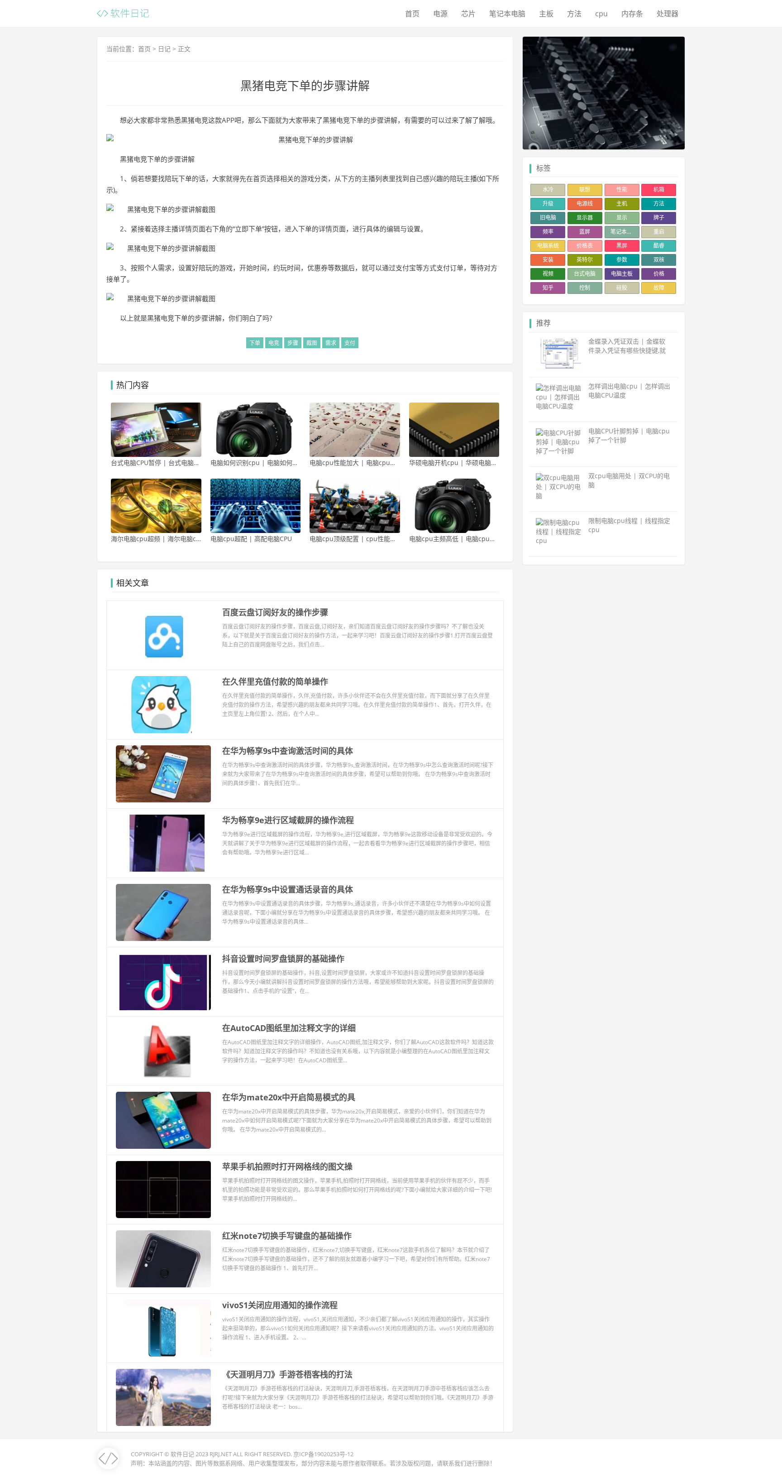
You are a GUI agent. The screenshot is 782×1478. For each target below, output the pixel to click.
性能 (621, 189)
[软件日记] (123, 12)
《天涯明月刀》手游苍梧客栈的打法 (287, 1374)
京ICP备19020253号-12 (323, 1454)
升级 (548, 203)
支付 (349, 343)
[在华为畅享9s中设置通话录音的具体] (163, 912)
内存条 (632, 14)
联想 (584, 189)
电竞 (273, 343)
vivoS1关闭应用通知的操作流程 (280, 1305)
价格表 (585, 246)
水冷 (548, 189)
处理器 (667, 14)
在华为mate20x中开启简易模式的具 (288, 1097)
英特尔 (585, 260)
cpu (601, 14)
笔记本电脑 (507, 14)
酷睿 (658, 246)
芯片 (468, 14)
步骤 (292, 343)
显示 (621, 217)
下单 (254, 343)
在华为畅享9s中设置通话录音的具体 (287, 889)
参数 (621, 260)
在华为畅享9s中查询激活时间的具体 (287, 750)
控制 (584, 288)
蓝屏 (584, 231)
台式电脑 (585, 274)
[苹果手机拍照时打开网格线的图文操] (163, 1189)
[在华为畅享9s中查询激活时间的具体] (163, 773)
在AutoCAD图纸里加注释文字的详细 (289, 1027)
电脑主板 (622, 274)
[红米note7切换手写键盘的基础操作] (163, 1258)
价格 (658, 274)
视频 (548, 274)
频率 (548, 231)
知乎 (548, 288)
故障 (658, 288)
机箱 (658, 189)
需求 (330, 343)
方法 (574, 14)
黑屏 (621, 246)
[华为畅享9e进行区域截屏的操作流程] (163, 843)
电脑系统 (548, 246)
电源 (440, 14)
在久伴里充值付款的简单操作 (275, 681)
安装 (548, 260)
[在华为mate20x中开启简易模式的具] (163, 1120)
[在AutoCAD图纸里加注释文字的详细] (163, 1051)
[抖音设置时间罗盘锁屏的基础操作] (163, 981)
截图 (311, 343)
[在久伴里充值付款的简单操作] (163, 704)
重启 (658, 231)
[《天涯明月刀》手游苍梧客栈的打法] (163, 1397)
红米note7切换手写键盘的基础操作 (287, 1235)
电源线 (585, 203)
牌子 (658, 217)
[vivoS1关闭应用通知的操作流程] (163, 1328)
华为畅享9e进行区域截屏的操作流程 (288, 820)
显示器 (585, 217)
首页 (412, 14)
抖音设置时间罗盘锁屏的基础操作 (283, 958)
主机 (621, 203)
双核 (658, 260)
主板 (546, 14)
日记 (164, 48)
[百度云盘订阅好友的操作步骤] (163, 635)
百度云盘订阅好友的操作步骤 (275, 612)
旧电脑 (548, 217)
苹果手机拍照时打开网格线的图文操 (287, 1166)
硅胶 (621, 288)
